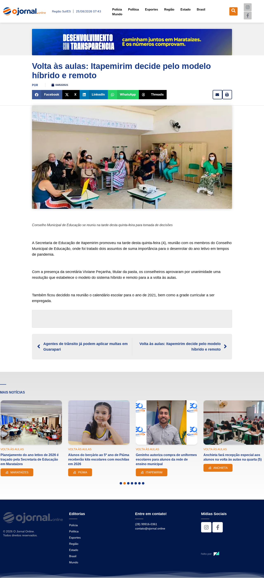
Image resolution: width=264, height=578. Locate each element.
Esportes (151, 9)
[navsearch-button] (233, 11)
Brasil (201, 9)
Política (133, 9)
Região (169, 9)
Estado (185, 9)
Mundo (117, 14)
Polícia (117, 9)
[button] (47, 94)
